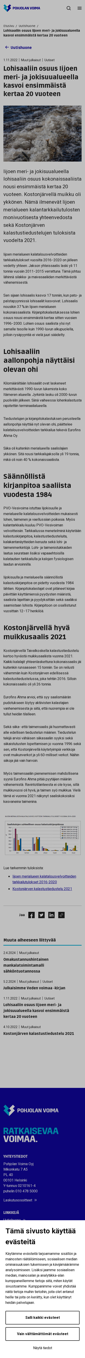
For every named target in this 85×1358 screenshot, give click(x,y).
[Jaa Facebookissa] (30, 915)
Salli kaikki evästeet (42, 1317)
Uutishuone (27, 26)
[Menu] (80, 8)
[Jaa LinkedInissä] (50, 915)
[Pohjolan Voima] (21, 8)
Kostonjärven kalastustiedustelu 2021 (42, 889)
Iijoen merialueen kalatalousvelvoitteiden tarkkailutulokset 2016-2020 (44, 879)
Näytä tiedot (42, 1348)
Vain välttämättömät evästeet (42, 1334)
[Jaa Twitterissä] (40, 915)
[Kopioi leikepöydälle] (60, 915)
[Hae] (68, 8)
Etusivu (8, 26)
